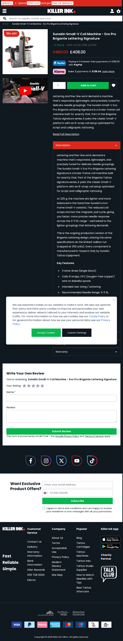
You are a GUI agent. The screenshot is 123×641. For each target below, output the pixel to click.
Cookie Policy (20, 320)
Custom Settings (75, 332)
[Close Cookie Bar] (111, 300)
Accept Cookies (45, 332)
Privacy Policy (38, 324)
